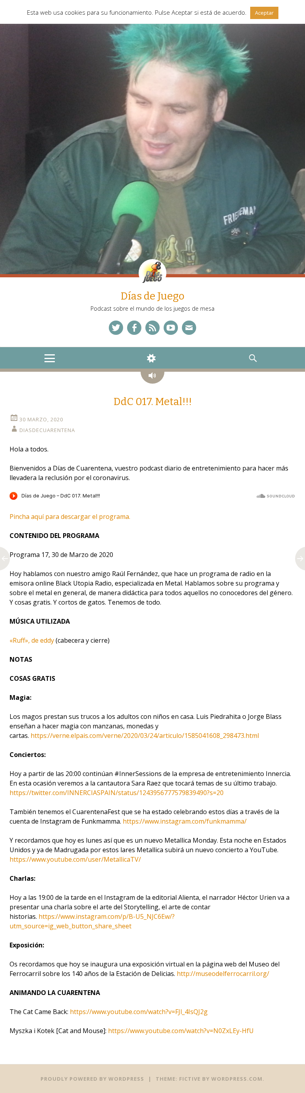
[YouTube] (171, 327)
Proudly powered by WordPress (92, 1078)
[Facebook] (134, 327)
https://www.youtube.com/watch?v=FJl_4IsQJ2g (139, 1011)
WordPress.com (237, 1078)
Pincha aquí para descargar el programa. (70, 516)
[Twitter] (116, 327)
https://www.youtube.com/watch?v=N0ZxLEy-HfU (181, 1030)
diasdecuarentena (47, 430)
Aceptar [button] (264, 12)
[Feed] (152, 327)
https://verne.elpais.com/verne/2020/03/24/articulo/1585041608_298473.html (145, 735)
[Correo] (189, 327)
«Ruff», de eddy (32, 640)
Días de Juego (152, 296)
